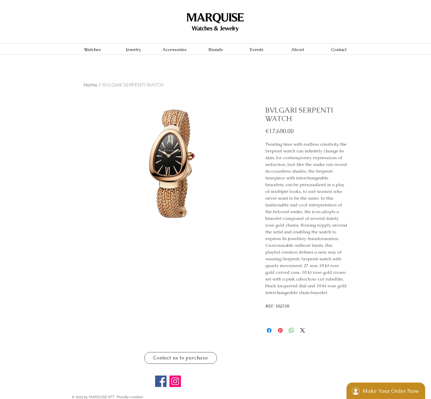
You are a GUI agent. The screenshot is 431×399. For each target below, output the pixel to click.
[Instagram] (175, 381)
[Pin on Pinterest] (280, 330)
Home (90, 85)
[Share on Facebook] (269, 330)
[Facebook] (161, 381)
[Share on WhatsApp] (291, 330)
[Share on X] (302, 330)
